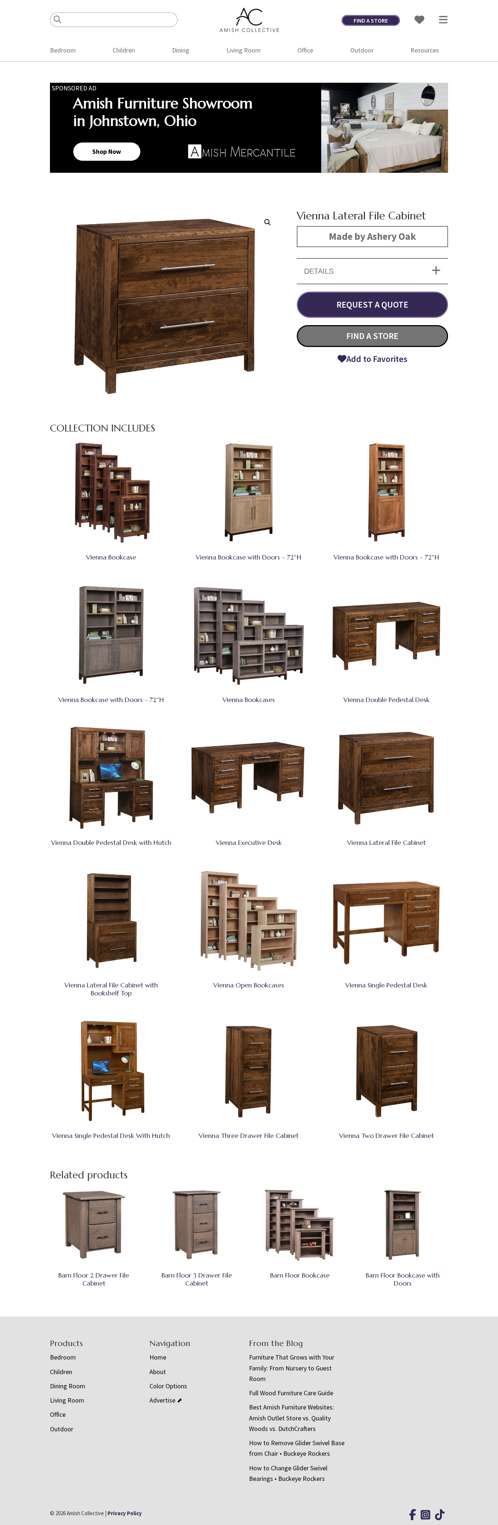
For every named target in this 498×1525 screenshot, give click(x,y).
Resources (425, 50)
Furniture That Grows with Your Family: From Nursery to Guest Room (291, 1368)
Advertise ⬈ (165, 1400)
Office (305, 50)
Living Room (243, 50)
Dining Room (67, 1386)
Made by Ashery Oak (372, 236)
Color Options (168, 1386)
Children (124, 50)
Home (157, 1357)
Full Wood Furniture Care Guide (291, 1393)
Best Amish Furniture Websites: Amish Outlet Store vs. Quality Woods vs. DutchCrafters (291, 1418)
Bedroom (63, 50)
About (157, 1372)
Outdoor (362, 50)
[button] (267, 222)
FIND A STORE (371, 20)
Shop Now (106, 151)
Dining (180, 50)
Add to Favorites (377, 358)
